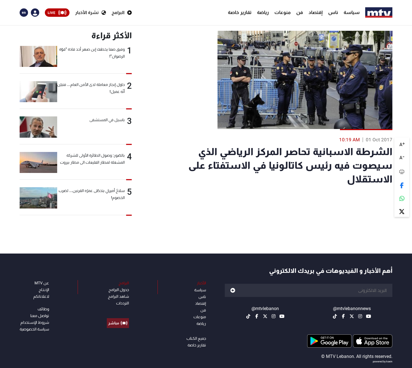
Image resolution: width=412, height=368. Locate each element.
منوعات (282, 12)
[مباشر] (118, 310)
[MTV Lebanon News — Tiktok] (335, 316)
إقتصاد (316, 12)
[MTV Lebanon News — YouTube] (368, 316)
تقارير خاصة (239, 12)
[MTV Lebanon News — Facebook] (343, 316)
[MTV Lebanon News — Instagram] (360, 316)
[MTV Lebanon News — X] (352, 316)
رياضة (263, 12)
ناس (333, 12)
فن (299, 12)
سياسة (352, 12)
